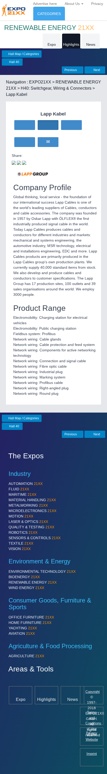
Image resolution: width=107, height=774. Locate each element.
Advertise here (45, 4)
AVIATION (22, 633)
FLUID (19, 489)
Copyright (92, 692)
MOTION (21, 516)
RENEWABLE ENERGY (33, 582)
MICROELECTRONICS (32, 511)
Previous (71, 70)
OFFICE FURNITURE (31, 617)
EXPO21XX (40, 82)
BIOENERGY (24, 577)
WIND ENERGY (26, 588)
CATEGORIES (49, 14)
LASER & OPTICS (28, 522)
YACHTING (23, 628)
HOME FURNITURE (30, 623)
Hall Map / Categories (23, 54)
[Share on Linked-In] (24, 162)
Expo (52, 44)
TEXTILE (21, 543)
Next (96, 70)
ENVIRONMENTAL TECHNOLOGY (42, 571)
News (90, 44)
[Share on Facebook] (19, 162)
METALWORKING (28, 505)
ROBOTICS (23, 532)
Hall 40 (13, 62)
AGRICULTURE (26, 656)
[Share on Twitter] (14, 162)
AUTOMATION (26, 484)
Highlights (71, 44)
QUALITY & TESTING (31, 527)
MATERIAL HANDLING (32, 500)
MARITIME (22, 494)
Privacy (97, 4)
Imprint (91, 754)
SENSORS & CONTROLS (35, 538)
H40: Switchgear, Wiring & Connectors (56, 88)
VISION (20, 549)
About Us (73, 4)
